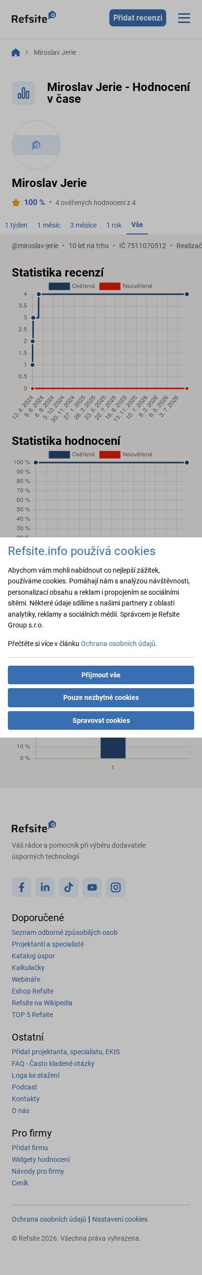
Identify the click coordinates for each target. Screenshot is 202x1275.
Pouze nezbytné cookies (101, 697)
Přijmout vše (101, 675)
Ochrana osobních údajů (118, 644)
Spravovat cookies (101, 720)
